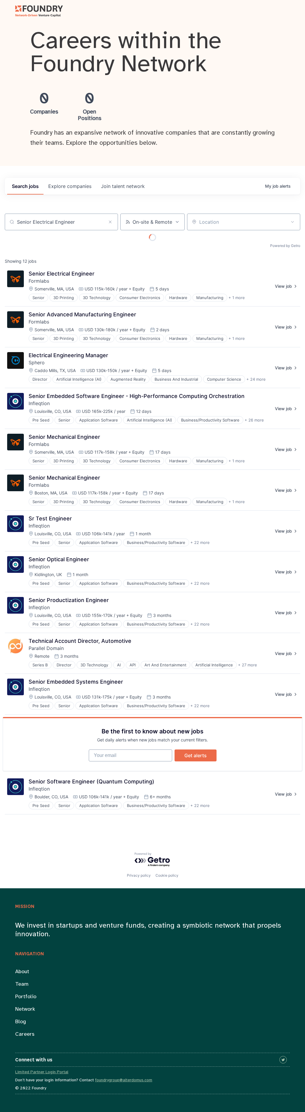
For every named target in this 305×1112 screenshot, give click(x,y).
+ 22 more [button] (200, 542)
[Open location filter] (292, 221)
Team (22, 984)
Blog (20, 1022)
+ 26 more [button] (254, 420)
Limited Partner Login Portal (41, 1072)
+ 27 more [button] (247, 664)
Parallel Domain (46, 648)
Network (25, 1009)
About (22, 972)
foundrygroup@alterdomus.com (123, 1080)
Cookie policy (166, 875)
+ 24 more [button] (256, 379)
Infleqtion (39, 403)
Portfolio (25, 997)
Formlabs (39, 281)
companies (69, 186)
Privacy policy (139, 875)
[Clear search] (110, 221)
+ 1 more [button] (236, 297)
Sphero (37, 363)
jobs (25, 186)
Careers (25, 1034)
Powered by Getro (285, 245)
